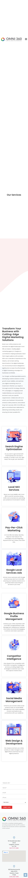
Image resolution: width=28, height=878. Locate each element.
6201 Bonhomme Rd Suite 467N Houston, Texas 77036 (14, 872)
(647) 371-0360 (14, 848)
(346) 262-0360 (14, 877)
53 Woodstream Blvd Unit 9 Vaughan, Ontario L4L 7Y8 (14, 843)
